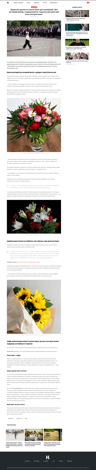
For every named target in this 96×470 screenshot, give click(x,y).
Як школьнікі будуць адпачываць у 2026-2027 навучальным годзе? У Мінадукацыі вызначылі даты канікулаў (77, 34)
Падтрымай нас (54, 2)
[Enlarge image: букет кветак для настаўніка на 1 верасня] (59, 201)
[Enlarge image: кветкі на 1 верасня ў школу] (59, 99)
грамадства (19, 418)
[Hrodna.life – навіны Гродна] (8, 3)
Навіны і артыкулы (18, 2)
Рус (88, 2)
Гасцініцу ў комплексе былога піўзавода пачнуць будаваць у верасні (75, 19)
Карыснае (36, 2)
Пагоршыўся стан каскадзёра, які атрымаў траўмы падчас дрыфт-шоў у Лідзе (76, 48)
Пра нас (45, 2)
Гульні (28, 2)
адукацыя (10, 418)
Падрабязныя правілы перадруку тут (81, 467)
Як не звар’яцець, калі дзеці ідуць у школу (28, 262)
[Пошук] (84, 2)
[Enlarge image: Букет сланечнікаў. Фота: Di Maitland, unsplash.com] (59, 281)
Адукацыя (34, 7)
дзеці (26, 418)
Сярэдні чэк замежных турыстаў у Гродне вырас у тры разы (77, 61)
